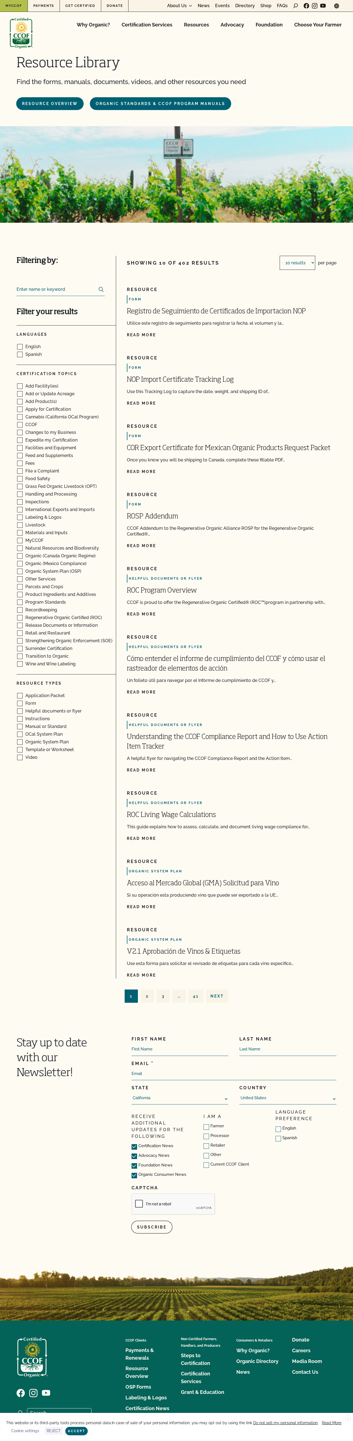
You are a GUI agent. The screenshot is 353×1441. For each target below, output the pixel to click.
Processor (219, 1135)
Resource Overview (50, 103)
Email (140, 1063)
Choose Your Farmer (318, 25)
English (289, 1128)
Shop (265, 5)
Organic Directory (257, 1361)
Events (222, 5)
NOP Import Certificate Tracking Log (180, 380)
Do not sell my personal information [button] (285, 1423)
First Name (149, 1039)
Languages (32, 334)
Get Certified (80, 6)
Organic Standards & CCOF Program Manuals (160, 103)
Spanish (289, 1137)
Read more (141, 335)
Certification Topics (47, 374)
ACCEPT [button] (76, 1431)
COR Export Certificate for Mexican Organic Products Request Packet (228, 448)
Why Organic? (93, 25)
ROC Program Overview (162, 590)
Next (217, 996)
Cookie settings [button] (25, 1431)
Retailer (217, 1145)
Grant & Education (202, 1392)
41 (196, 996)
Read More (331, 1423)
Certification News (155, 1145)
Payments (43, 6)
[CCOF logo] (21, 27)
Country (253, 1087)
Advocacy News (153, 1155)
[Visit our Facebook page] (306, 6)
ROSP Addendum (152, 516)
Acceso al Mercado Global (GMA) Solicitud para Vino (203, 883)
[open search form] (295, 5)
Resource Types (39, 683)
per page (327, 262)
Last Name (255, 1039)
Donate (115, 6)
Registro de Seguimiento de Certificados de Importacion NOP (216, 311)
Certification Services (147, 25)
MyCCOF (14, 6)
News (204, 5)
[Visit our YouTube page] (323, 6)
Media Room (307, 1361)
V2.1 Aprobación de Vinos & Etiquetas (183, 951)
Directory (245, 5)
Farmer (217, 1125)
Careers (301, 1350)
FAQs (282, 5)
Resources (196, 25)
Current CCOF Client (229, 1164)
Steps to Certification (195, 1359)
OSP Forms (138, 1387)
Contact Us (305, 1372)
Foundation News (155, 1165)
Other (215, 1154)
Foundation (269, 25)
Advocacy (232, 25)
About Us (177, 5)
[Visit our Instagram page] (314, 6)
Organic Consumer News (162, 1174)
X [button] (348, 1418)
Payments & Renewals (139, 1354)
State (140, 1087)
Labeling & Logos (146, 1397)
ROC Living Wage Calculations (171, 815)
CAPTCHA (145, 1187)
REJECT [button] (54, 1431)
